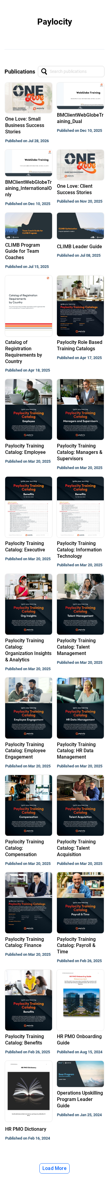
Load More (54, 1168)
